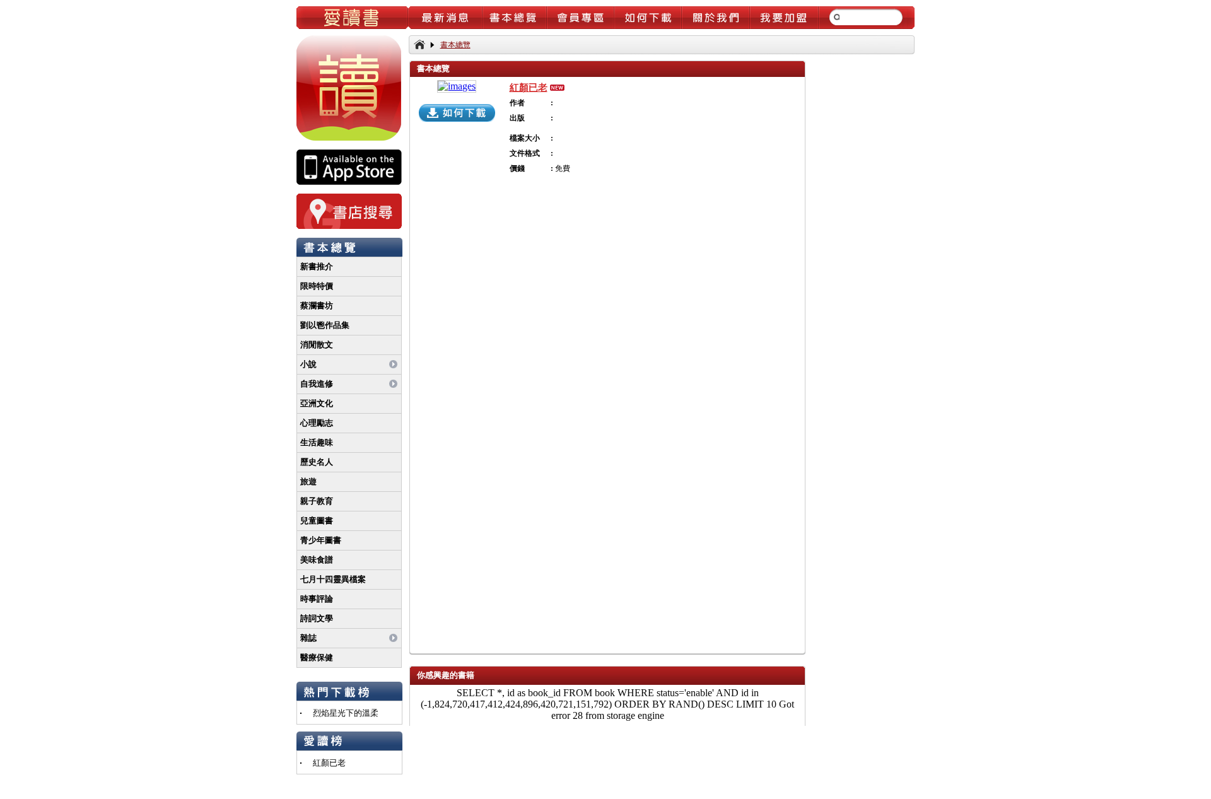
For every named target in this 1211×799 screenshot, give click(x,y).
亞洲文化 (316, 403)
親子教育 (316, 501)
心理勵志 (316, 423)
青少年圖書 (320, 540)
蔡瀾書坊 (316, 305)
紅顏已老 (329, 762)
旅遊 (308, 481)
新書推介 (316, 266)
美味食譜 (316, 559)
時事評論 (316, 599)
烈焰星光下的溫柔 (345, 713)
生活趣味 (316, 442)
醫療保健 (316, 657)
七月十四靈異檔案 (333, 579)
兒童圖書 (316, 520)
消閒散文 (316, 344)
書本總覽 (455, 44)
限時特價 (316, 286)
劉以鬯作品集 (324, 325)
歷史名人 (316, 462)
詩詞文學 (316, 618)
